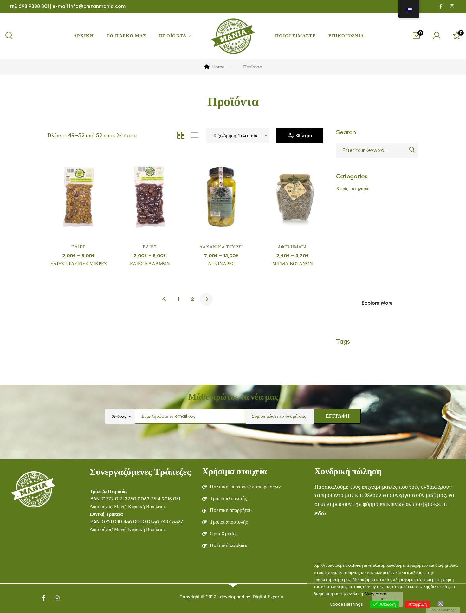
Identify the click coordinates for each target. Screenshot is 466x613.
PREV (164, 299)
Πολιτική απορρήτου (231, 510)
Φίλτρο (303, 135)
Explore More (377, 303)
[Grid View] (181, 135)
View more (375, 594)
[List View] (195, 135)
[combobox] (237, 135)
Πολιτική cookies (228, 545)
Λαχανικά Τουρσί (221, 247)
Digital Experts (268, 597)
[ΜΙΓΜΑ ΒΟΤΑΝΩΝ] (292, 197)
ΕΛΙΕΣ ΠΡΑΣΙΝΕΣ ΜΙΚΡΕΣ (78, 264)
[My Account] (436, 36)
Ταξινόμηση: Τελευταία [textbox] (235, 136)
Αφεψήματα (292, 247)
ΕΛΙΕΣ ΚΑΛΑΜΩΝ (150, 264)
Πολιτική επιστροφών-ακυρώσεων (245, 487)
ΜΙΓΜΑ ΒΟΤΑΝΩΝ (292, 264)
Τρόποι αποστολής (229, 522)
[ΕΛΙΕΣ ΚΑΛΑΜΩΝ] (150, 197)
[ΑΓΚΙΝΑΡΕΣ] (221, 197)
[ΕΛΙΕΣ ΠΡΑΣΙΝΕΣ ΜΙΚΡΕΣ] (78, 197)
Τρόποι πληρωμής (228, 498)
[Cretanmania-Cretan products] (233, 36)
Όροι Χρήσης (223, 534)
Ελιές (78, 247)
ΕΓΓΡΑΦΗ (337, 416)
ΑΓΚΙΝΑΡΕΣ (221, 264)
